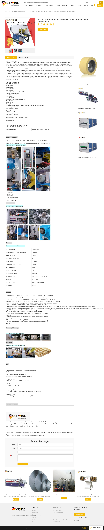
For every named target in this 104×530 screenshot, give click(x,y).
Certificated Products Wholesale (18, 11)
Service (86, 5)
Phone (13, 448)
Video (79, 5)
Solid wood (38, 5)
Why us (72, 5)
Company (31, 5)
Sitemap (77, 520)
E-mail (13, 452)
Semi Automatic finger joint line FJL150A (86, 108)
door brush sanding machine (84, 132)
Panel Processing (49, 5)
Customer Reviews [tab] (23, 57)
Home (25, 5)
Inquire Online (43, 29)
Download (92, 5)
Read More (15, 499)
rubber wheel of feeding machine (85, 84)
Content (12, 455)
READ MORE (79, 514)
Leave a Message (23, 464)
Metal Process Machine (62, 5)
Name (13, 444)
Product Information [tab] (11, 57)
